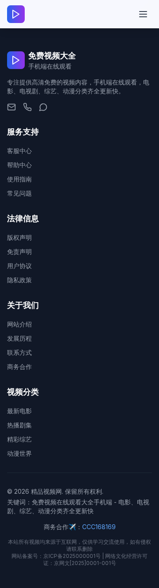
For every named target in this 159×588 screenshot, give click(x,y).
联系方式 (19, 352)
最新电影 (19, 411)
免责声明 (19, 251)
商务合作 (19, 366)
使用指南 (19, 179)
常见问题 (19, 193)
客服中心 (19, 150)
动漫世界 (19, 453)
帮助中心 (19, 165)
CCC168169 (99, 526)
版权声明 (19, 237)
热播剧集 (19, 425)
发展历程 (19, 338)
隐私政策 (19, 280)
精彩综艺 (19, 439)
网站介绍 (19, 324)
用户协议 (19, 265)
